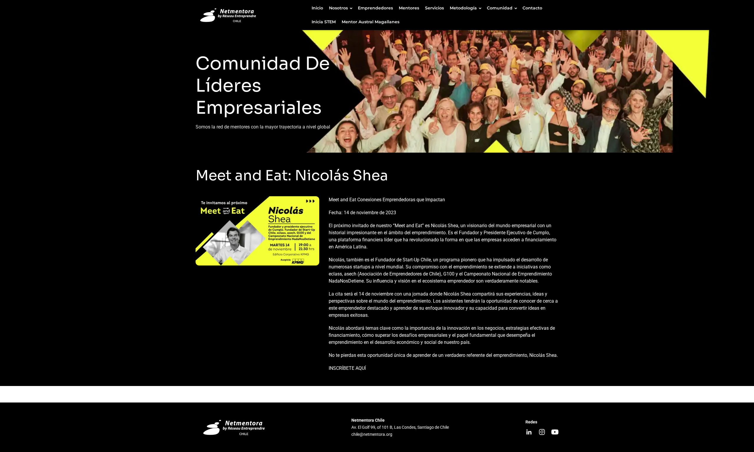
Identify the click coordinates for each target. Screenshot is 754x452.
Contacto (532, 8)
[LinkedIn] (529, 431)
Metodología (463, 8)
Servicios (434, 8)
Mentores (409, 8)
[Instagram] (541, 431)
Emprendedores (375, 8)
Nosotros (338, 8)
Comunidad (499, 8)
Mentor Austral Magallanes (370, 21)
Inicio (317, 8)
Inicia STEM (324, 21)
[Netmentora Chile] (251, 15)
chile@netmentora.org (371, 434)
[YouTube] (554, 431)
